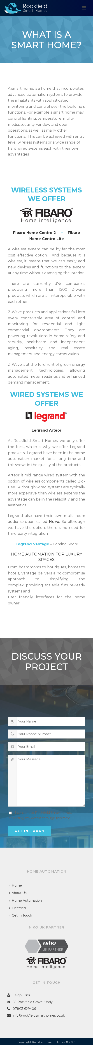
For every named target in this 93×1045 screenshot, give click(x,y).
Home (17, 885)
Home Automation (27, 901)
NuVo (54, 521)
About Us (19, 893)
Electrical (19, 908)
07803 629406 (24, 1009)
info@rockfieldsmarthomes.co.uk (39, 1015)
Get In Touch (22, 915)
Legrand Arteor (46, 430)
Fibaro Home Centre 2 (34, 233)
